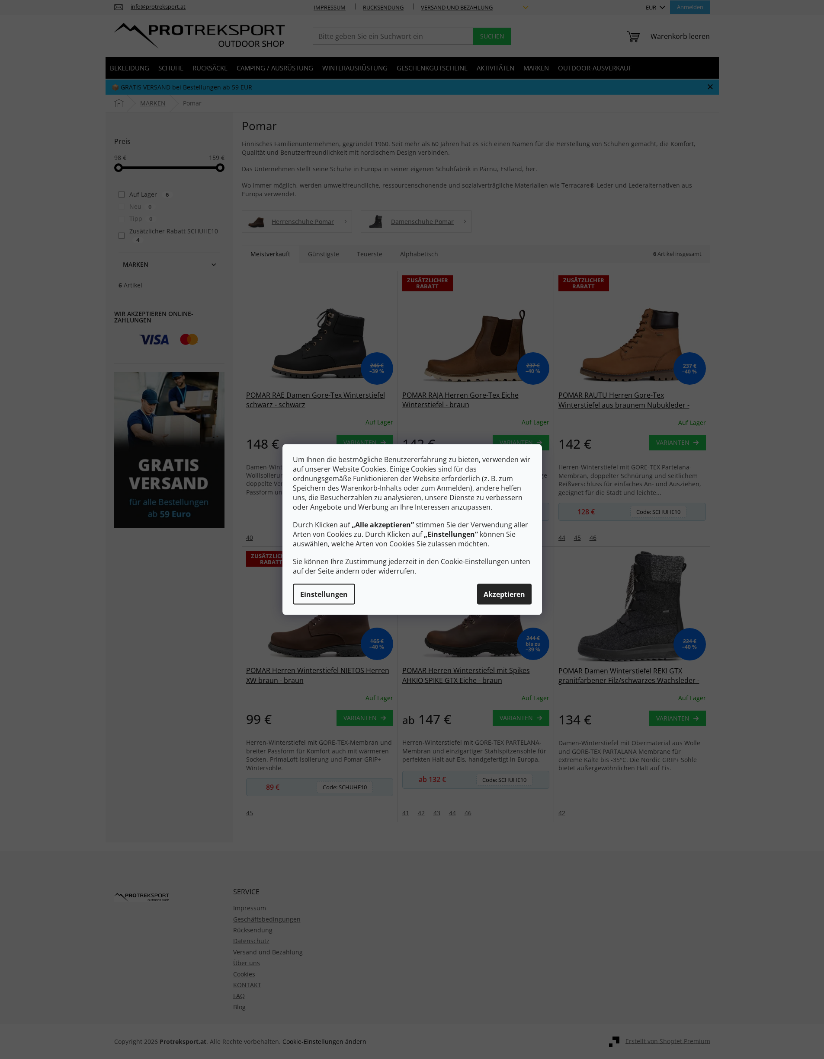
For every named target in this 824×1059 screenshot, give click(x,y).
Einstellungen (324, 594)
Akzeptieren (504, 594)
